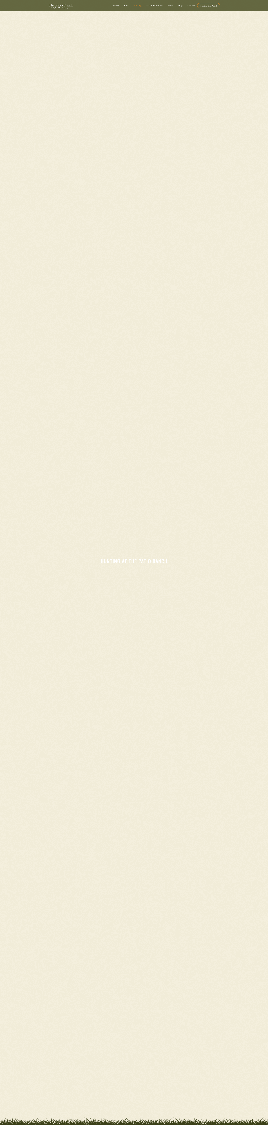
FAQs (180, 5)
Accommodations (154, 5)
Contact (191, 5)
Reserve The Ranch (208, 5)
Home (116, 5)
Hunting (138, 5)
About (126, 5)
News (170, 5)
